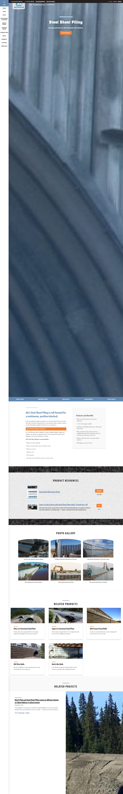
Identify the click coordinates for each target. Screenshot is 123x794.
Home (30, 4)
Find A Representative (40, 1)
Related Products (88, 399)
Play (99, 505)
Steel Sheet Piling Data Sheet (49, 491)
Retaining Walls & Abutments (39, 4)
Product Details (20, 399)
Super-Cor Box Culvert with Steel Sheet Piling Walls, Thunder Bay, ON (63, 504)
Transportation (21, 713)
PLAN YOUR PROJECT (65, 33)
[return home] (19, 4)
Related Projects (111, 399)
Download (99, 491)
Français (119, 1)
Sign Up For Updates (50, 1)
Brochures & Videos (43, 399)
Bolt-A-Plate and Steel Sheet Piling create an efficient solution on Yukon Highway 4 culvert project (37, 701)
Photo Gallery (65, 399)
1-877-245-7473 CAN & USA (16, 1)
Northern (27, 713)
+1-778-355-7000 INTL (29, 1)
